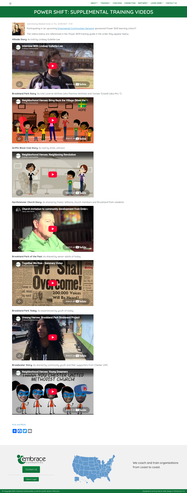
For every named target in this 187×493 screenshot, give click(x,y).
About (94, 3)
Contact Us (171, 3)
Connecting (129, 3)
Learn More (156, 3)
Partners (142, 3)
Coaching (117, 3)
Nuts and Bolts (19, 424)
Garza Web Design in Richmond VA (171, 491)
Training (105, 3)
